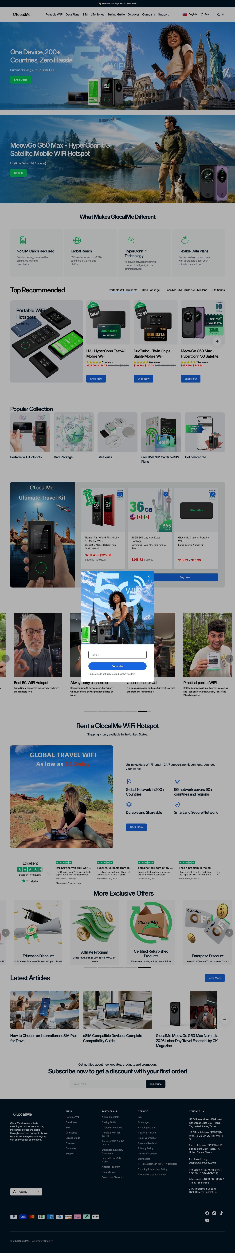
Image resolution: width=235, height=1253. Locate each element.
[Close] (148, 576)
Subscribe (117, 666)
